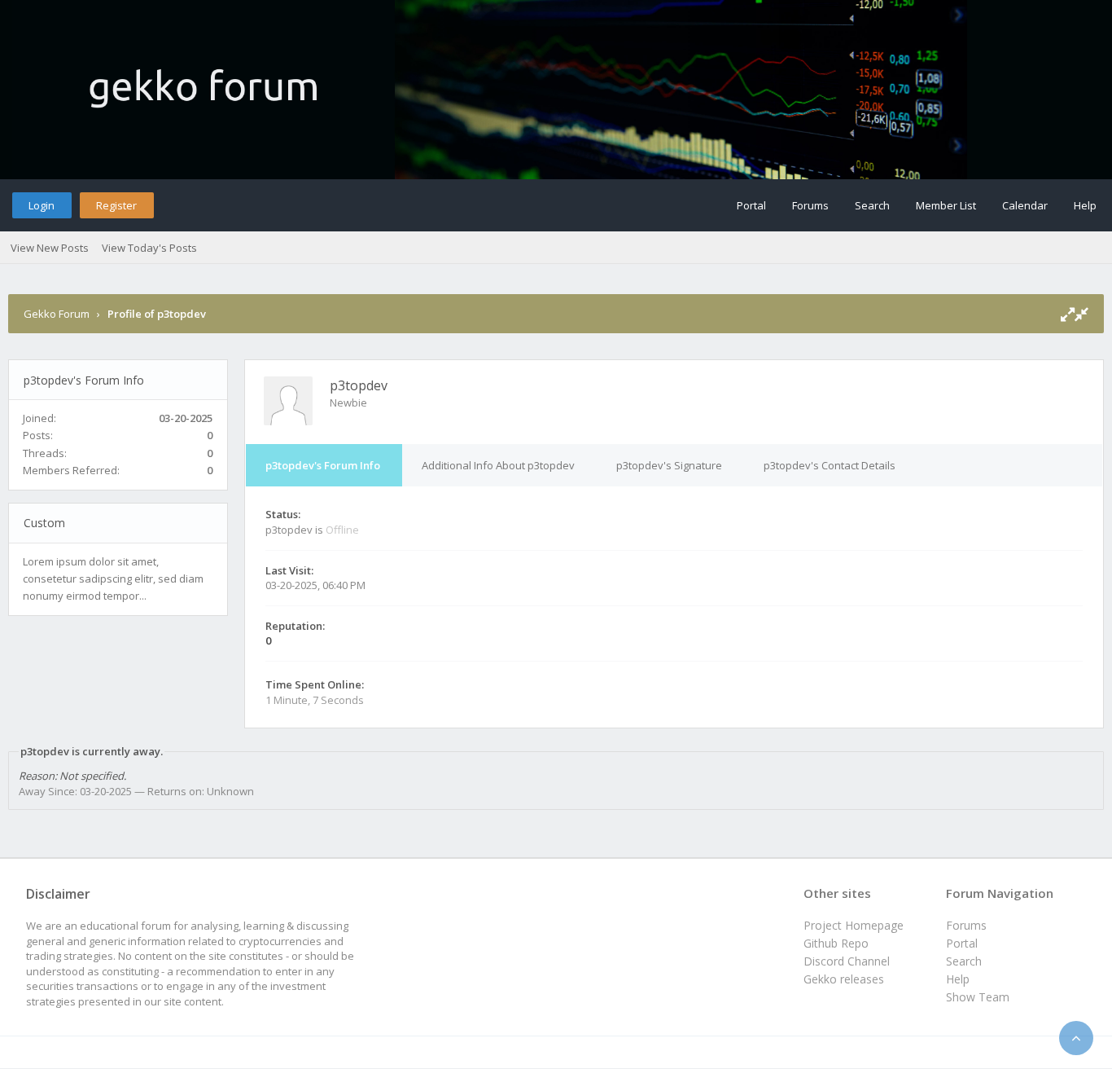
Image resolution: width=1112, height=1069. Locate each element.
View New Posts (50, 247)
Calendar (1025, 205)
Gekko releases (843, 979)
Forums (810, 205)
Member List (946, 205)
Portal (751, 205)
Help (1085, 205)
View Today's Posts (149, 247)
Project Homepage (853, 925)
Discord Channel (846, 961)
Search (872, 205)
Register (116, 205)
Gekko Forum (57, 313)
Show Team (977, 997)
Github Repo (836, 943)
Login (41, 205)
